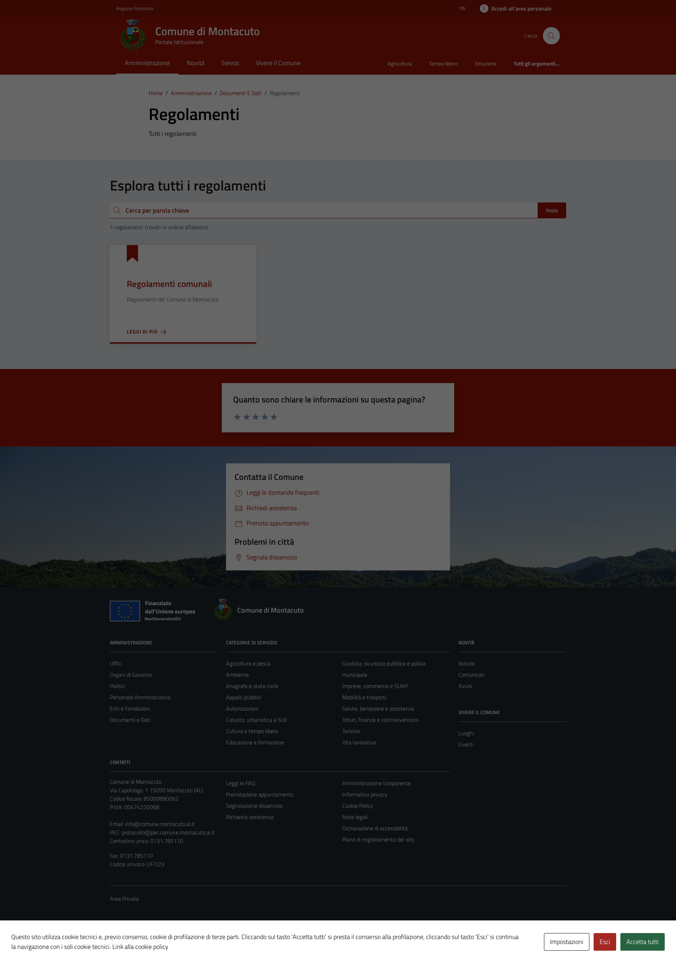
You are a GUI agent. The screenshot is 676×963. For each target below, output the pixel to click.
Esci (605, 941)
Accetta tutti (642, 941)
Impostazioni (566, 941)
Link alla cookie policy (140, 946)
